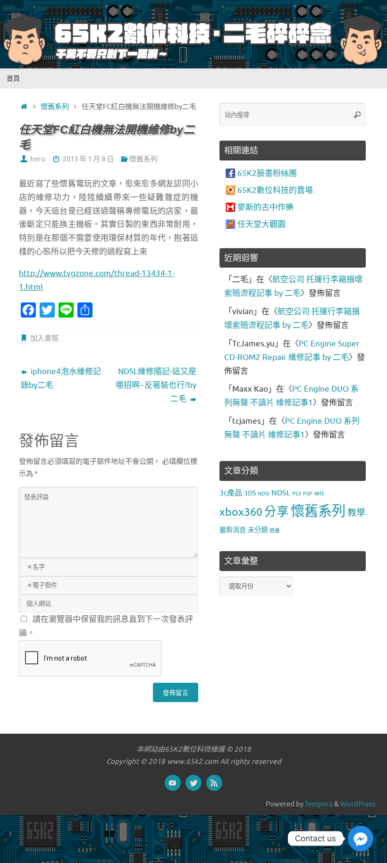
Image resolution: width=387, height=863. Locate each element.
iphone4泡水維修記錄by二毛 (61, 378)
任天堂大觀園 (261, 224)
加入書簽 (44, 338)
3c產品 (230, 493)
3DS (250, 493)
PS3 (296, 494)
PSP (307, 494)
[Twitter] (193, 783)
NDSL (280, 493)
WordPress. (359, 804)
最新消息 (232, 530)
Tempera (319, 804)
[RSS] (214, 783)
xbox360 (240, 512)
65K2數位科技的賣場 (275, 190)
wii (319, 493)
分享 (276, 511)
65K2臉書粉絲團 (267, 173)
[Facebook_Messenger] (360, 838)
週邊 (274, 531)
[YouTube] (173, 783)
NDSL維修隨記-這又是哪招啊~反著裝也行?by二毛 (156, 385)
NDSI (263, 494)
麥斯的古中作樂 (265, 207)
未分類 (258, 530)
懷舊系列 (55, 106)
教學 (356, 513)
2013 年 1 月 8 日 (88, 159)
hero (37, 159)
